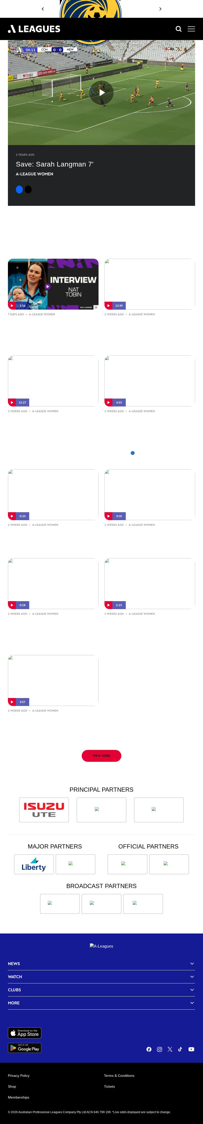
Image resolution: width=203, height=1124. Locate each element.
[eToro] (75, 864)
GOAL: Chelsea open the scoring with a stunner (43, 625)
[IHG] (169, 864)
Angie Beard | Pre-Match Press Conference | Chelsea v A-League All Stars (51, 726)
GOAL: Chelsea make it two (143, 532)
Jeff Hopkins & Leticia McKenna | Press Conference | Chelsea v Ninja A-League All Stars (148, 329)
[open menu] (191, 28)
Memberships (18, 1097)
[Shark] (158, 810)
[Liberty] (33, 864)
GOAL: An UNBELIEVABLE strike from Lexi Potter (53, 536)
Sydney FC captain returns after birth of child (45, 325)
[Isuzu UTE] (44, 810)
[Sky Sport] (143, 903)
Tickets (109, 1086)
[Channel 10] (59, 903)
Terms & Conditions (119, 1076)
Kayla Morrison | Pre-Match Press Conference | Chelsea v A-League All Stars (149, 629)
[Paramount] (101, 903)
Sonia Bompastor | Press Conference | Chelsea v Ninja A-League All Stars (53, 426)
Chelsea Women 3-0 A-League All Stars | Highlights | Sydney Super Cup (148, 426)
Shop (12, 1086)
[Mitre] (127, 864)
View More (101, 756)
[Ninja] (101, 810)
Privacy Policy (18, 1076)
